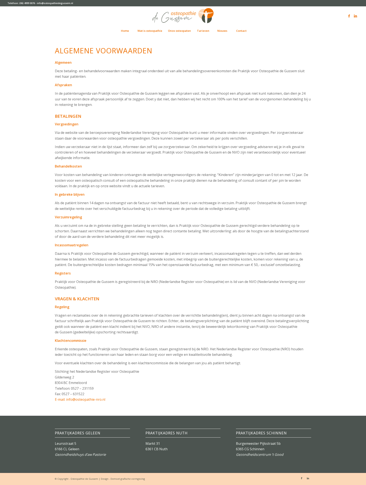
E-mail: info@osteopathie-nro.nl (80, 399)
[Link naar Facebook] (349, 16)
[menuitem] (124, 30)
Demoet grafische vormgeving (128, 478)
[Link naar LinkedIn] (355, 16)
